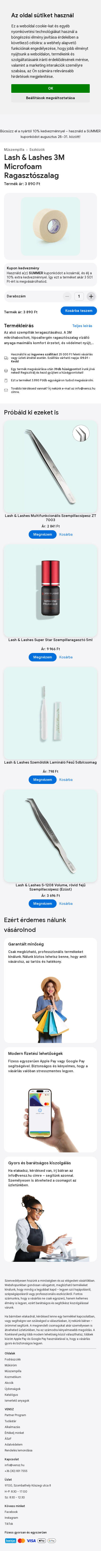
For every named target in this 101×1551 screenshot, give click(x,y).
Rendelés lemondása (18, 1450)
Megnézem (42, 534)
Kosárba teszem (78, 311)
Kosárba (66, 534)
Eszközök (37, 150)
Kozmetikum (13, 1377)
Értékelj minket (14, 1433)
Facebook (11, 1512)
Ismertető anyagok (17, 1400)
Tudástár (10, 1421)
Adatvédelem (14, 1444)
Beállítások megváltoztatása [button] (50, 98)
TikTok (9, 1524)
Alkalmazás (12, 1427)
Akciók (9, 1383)
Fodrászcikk (13, 1359)
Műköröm (11, 1365)
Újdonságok (12, 1389)
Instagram (11, 1517)
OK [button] (50, 88)
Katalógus (11, 1394)
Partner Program (15, 1415)
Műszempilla (14, 150)
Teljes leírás (82, 326)
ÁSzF (8, 1438)
